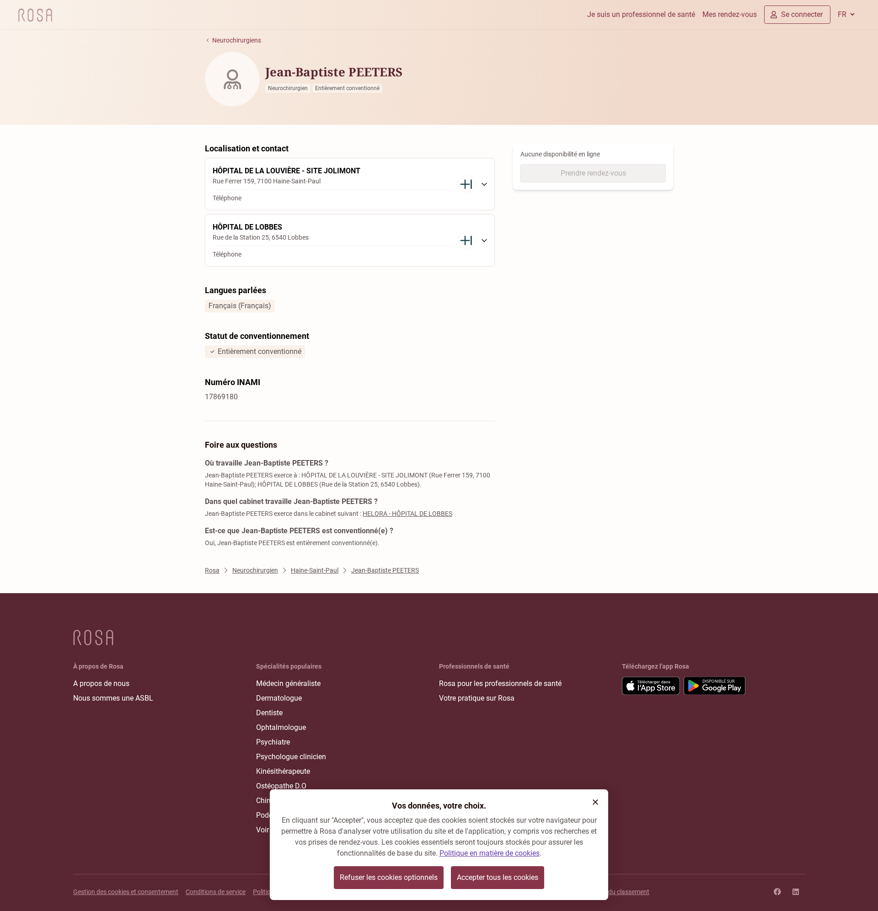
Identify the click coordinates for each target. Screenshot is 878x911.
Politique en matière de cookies (489, 853)
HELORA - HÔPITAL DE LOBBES (407, 513)
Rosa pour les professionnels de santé (500, 683)
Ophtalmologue (281, 727)
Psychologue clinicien (291, 756)
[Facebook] (777, 891)
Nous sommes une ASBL (113, 698)
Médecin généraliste (288, 683)
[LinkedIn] (795, 891)
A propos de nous (101, 683)
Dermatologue (279, 698)
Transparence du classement (608, 891)
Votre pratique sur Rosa (476, 698)
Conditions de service (216, 891)
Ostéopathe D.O (281, 786)
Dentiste (269, 712)
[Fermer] (595, 802)
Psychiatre (273, 742)
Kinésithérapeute (283, 771)
